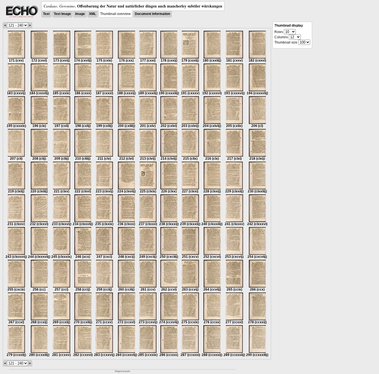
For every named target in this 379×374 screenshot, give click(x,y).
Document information (152, 14)
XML (92, 14)
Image (80, 14)
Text (46, 14)
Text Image (62, 14)
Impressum (122, 371)
